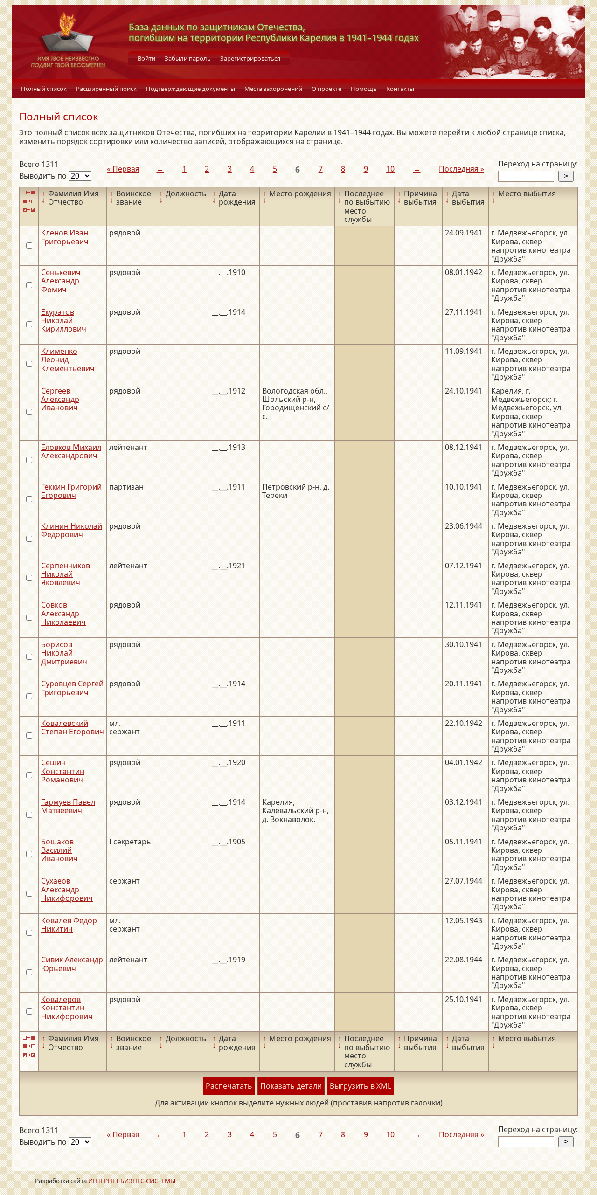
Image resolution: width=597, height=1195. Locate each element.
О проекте (326, 88)
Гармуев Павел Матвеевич (68, 806)
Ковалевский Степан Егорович (72, 727)
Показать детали (291, 1086)
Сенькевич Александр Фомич (61, 281)
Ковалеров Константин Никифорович (67, 1008)
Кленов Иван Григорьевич (65, 237)
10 (390, 169)
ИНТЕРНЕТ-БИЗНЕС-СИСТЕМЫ (131, 1181)
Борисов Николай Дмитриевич (64, 653)
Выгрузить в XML (360, 1086)
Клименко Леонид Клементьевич (68, 359)
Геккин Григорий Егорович (71, 491)
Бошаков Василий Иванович (59, 850)
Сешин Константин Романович (62, 771)
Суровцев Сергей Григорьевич (72, 687)
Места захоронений (273, 88)
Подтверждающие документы (190, 88)
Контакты (400, 88)
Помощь (364, 88)
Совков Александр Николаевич (63, 613)
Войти (146, 58)
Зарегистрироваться (250, 58)
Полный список (44, 88)
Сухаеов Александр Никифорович (67, 889)
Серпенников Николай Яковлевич (65, 574)
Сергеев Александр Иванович (60, 399)
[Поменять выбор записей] (29, 210)
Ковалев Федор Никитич (69, 924)
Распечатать (229, 1086)
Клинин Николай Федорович (71, 530)
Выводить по (44, 176)
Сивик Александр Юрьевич (72, 963)
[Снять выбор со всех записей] (29, 201)
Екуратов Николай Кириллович (63, 320)
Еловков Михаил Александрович (71, 451)
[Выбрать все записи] (29, 192)
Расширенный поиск (106, 88)
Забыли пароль (188, 58)
